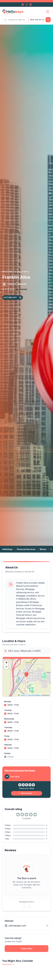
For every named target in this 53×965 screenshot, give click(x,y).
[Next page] (29, 907)
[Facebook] (22, 4)
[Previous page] (24, 907)
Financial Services (26, 549)
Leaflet (22, 695)
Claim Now (26, 948)
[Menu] (48, 11)
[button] (26, 675)
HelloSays (7, 549)
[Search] (48, 19)
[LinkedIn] (30, 4)
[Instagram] (26, 4)
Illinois (43, 549)
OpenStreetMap (34, 695)
